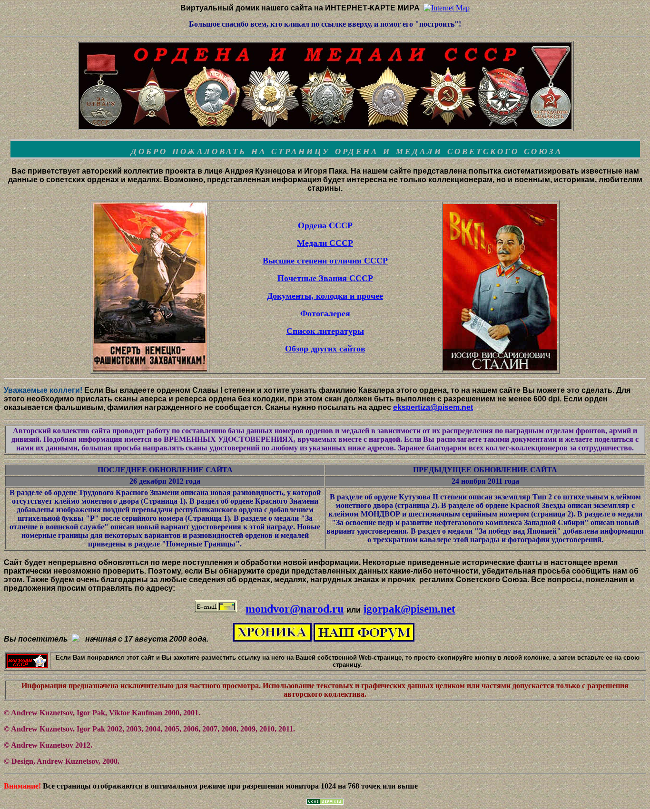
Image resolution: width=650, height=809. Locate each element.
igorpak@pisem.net (409, 609)
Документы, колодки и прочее (325, 296)
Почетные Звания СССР (325, 278)
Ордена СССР (325, 225)
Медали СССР (325, 243)
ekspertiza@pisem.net (433, 407)
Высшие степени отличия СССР (325, 260)
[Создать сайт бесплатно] (325, 803)
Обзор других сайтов (325, 348)
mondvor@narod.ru (295, 609)
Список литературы (325, 331)
